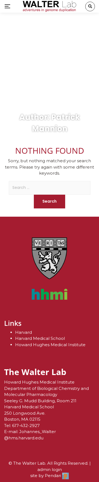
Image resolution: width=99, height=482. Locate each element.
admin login (49, 469)
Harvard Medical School (40, 338)
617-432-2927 (26, 425)
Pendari (53, 475)
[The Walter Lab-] (49, 6)
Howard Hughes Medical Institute (50, 344)
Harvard (23, 332)
